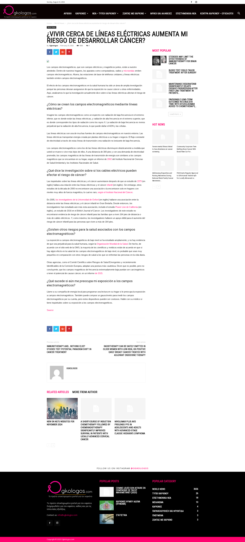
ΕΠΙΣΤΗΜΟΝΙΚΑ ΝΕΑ (186, 13)
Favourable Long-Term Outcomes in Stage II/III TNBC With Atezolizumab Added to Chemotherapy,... (182, 103)
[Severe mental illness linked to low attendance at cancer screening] (163, 137)
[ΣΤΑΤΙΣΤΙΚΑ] (107, 519)
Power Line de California (126, 207)
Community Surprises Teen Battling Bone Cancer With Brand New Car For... (186, 149)
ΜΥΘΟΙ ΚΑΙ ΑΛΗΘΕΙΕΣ (161, 13)
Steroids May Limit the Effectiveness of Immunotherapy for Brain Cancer (182, 60)
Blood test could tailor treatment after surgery (182, 71)
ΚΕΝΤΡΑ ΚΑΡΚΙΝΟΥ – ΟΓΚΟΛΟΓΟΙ (216, 13)
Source (50, 310)
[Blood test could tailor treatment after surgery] (159, 74)
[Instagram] (196, 2)
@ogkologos (139, 468)
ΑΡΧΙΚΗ (67, 13)
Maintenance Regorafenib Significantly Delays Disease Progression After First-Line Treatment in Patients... (183, 88)
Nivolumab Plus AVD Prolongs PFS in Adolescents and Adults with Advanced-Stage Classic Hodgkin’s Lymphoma (130, 427)
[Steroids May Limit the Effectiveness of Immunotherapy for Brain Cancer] (159, 60)
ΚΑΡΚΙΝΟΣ (80, 13)
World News (59, 23)
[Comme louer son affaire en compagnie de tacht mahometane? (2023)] (107, 492)
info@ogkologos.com (67, 515)
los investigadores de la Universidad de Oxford (77, 199)
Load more (174, 114)
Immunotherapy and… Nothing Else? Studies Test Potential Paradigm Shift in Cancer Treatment (69, 349)
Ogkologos (53, 45)
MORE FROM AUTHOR (84, 392)
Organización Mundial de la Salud (112, 244)
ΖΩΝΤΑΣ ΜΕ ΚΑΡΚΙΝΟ (133, 13)
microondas (128, 71)
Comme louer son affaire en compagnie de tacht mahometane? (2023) (130, 490)
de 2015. (99, 273)
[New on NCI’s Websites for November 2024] (62, 408)
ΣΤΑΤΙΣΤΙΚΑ (121, 515)
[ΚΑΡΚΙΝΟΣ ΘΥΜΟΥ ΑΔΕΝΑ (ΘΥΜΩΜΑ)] (107, 505)
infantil (110, 185)
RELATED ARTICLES (58, 392)
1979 (139, 181)
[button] (238, 13)
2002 (109, 159)
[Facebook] (191, 2)
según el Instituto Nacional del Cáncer (115, 192)
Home (49, 23)
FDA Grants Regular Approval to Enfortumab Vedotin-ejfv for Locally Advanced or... (187, 175)
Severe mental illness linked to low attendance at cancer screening (162, 149)
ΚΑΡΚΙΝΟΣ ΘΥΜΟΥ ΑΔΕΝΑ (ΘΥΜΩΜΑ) (128, 502)
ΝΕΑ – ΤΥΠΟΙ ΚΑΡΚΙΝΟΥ (104, 13)
